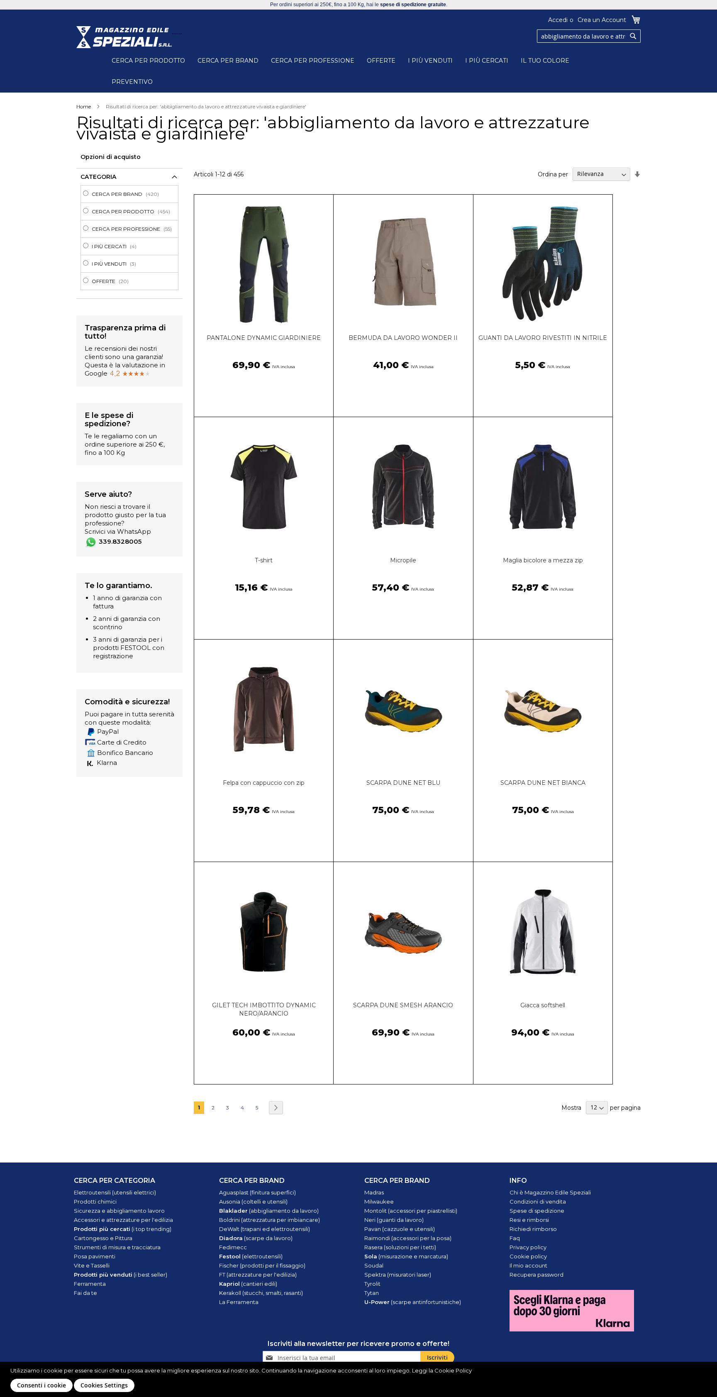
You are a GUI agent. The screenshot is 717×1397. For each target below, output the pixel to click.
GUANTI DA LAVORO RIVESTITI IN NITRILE (542, 338)
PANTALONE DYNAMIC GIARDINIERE (264, 338)
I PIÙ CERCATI (486, 60)
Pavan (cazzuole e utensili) (399, 1229)
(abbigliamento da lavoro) (269, 1210)
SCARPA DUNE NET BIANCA (542, 782)
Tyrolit (372, 1283)
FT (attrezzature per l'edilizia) (258, 1274)
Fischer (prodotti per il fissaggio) (262, 1265)
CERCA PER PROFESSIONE (312, 60)
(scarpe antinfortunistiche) (412, 1302)
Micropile (403, 560)
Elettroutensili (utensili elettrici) (115, 1192)
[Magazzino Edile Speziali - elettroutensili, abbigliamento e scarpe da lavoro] (124, 37)
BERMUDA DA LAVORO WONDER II (403, 338)
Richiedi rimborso (533, 1229)
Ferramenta (90, 1283)
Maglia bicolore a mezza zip (543, 560)
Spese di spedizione (537, 1210)
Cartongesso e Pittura (103, 1238)
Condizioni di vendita (538, 1201)
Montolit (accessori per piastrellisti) (410, 1210)
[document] (359, 1379)
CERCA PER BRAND (228, 60)
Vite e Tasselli (92, 1265)
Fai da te (85, 1293)
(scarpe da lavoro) (256, 1238)
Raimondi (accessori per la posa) (407, 1238)
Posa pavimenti (94, 1256)
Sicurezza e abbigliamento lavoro (119, 1210)
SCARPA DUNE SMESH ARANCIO (403, 1005)
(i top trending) (122, 1229)
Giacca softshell (542, 1005)
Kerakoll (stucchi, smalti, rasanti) (261, 1293)
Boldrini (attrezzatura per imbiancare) (269, 1219)
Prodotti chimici (95, 1201)
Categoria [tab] (98, 177)
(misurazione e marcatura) (406, 1256)
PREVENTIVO (132, 81)
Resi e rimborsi (529, 1219)
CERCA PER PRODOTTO (148, 60)
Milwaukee (379, 1201)
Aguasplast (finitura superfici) (257, 1192)
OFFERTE (381, 60)
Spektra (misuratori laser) (397, 1274)
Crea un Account (602, 20)
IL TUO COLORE (545, 60)
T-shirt (264, 560)
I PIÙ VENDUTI (430, 60)
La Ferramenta (239, 1302)
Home (83, 106)
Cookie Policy (453, 1370)
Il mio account (528, 1265)
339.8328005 (120, 541)
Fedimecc (233, 1247)
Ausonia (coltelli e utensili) (253, 1201)
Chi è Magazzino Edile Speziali (550, 1192)
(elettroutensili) (251, 1256)
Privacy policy (528, 1247)
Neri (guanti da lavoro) (394, 1219)
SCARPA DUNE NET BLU (403, 782)
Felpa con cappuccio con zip (264, 782)
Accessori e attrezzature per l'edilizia (123, 1219)
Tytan (371, 1293)
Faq (515, 1238)
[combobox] (589, 36)
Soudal (373, 1265)
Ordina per (553, 174)
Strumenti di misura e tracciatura (117, 1247)
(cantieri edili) (248, 1283)
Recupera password (536, 1274)
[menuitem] (132, 194)
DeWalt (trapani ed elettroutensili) (264, 1229)
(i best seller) (120, 1274)
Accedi (558, 20)
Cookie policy (528, 1256)
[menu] (129, 237)
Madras (374, 1192)
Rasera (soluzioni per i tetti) (400, 1247)
